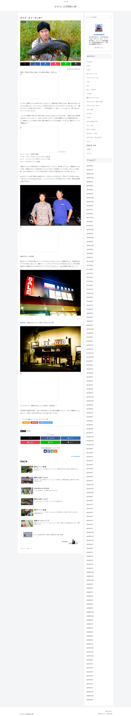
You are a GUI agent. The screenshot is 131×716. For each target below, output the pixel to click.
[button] (76, 64)
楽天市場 (34, 422)
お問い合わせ (108, 711)
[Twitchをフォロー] (48, 451)
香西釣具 (23, 322)
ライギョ (23, 431)
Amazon (26, 422)
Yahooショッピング (45, 422)
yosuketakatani (98, 34)
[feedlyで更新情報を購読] (52, 451)
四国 (29, 431)
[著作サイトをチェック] (45, 451)
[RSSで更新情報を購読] (55, 451)
